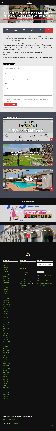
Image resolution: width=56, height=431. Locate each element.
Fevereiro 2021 (6, 385)
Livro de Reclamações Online (11, 419)
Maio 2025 (5, 291)
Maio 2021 (5, 380)
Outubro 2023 (6, 326)
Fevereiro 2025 (6, 297)
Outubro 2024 (6, 304)
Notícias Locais (29, 9)
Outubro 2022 (6, 348)
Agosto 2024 (6, 308)
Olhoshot (15, 423)
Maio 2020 (5, 402)
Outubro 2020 (6, 392)
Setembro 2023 (6, 328)
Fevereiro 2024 (6, 319)
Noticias (21, 9)
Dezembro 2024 (6, 300)
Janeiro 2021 (6, 387)
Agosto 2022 (6, 352)
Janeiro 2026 (6, 276)
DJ (20, 266)
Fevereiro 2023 (6, 341)
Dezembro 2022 (6, 345)
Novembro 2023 (6, 324)
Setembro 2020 (6, 394)
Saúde (21, 288)
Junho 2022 (5, 356)
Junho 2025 (5, 289)
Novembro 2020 (6, 391)
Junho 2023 (5, 333)
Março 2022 (5, 361)
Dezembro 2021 (6, 367)
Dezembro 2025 (6, 278)
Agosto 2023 (6, 330)
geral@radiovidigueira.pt (46, 280)
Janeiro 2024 (6, 321)
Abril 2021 (5, 381)
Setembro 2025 (6, 284)
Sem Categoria (23, 290)
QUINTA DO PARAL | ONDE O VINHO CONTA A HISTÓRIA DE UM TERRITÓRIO (28, 179)
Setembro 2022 (6, 350)
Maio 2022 (5, 357)
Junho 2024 (5, 311)
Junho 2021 (5, 378)
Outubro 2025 (6, 282)
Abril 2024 (5, 315)
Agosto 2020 (6, 396)
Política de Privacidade (9, 418)
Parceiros (22, 285)
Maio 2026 (5, 269)
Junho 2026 (5, 267)
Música (22, 274)
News (21, 277)
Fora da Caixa (7, 170)
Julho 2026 (5, 265)
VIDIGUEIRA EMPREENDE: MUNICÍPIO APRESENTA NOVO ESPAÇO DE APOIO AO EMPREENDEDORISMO (28, 130)
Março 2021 (5, 383)
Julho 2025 (5, 287)
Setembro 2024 (6, 306)
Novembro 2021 (6, 368)
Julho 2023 (5, 332)
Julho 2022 (5, 354)
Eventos (22, 268)
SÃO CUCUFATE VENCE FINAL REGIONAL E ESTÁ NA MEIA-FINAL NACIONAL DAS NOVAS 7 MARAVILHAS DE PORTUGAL (28, 154)
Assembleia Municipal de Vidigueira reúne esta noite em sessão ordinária (28, 231)
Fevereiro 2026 (6, 274)
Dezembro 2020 (6, 389)
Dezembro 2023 (6, 322)
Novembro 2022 (6, 346)
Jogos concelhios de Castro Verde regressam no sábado (28, 211)
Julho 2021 (5, 376)
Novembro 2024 (6, 302)
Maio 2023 (5, 335)
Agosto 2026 (6, 263)
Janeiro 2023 (6, 343)
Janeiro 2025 (6, 298)
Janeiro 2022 (6, 365)
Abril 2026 (5, 271)
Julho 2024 (5, 310)
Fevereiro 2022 (6, 363)
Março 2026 (5, 273)
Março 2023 (5, 339)
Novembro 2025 (6, 280)
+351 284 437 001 (44, 278)
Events (21, 270)
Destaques (15, 9)
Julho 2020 (5, 398)
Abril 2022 (5, 359)
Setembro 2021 (6, 372)
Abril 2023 (5, 337)
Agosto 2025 (6, 286)
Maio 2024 (5, 313)
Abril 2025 (5, 293)
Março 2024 (5, 317)
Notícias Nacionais (39, 9)
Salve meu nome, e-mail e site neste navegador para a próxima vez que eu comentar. (27, 100)
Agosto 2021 (6, 374)
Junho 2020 (5, 400)
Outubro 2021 (6, 370)
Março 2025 (5, 295)
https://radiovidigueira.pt (46, 275)
